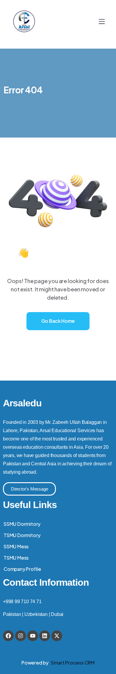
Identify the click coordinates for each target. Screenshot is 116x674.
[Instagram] (20, 635)
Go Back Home (58, 321)
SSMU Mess (16, 546)
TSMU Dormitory (22, 535)
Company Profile (22, 569)
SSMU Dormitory (22, 524)
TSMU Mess (16, 558)
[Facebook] (8, 635)
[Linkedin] (44, 635)
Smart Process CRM (73, 662)
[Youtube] (32, 635)
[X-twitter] (56, 635)
